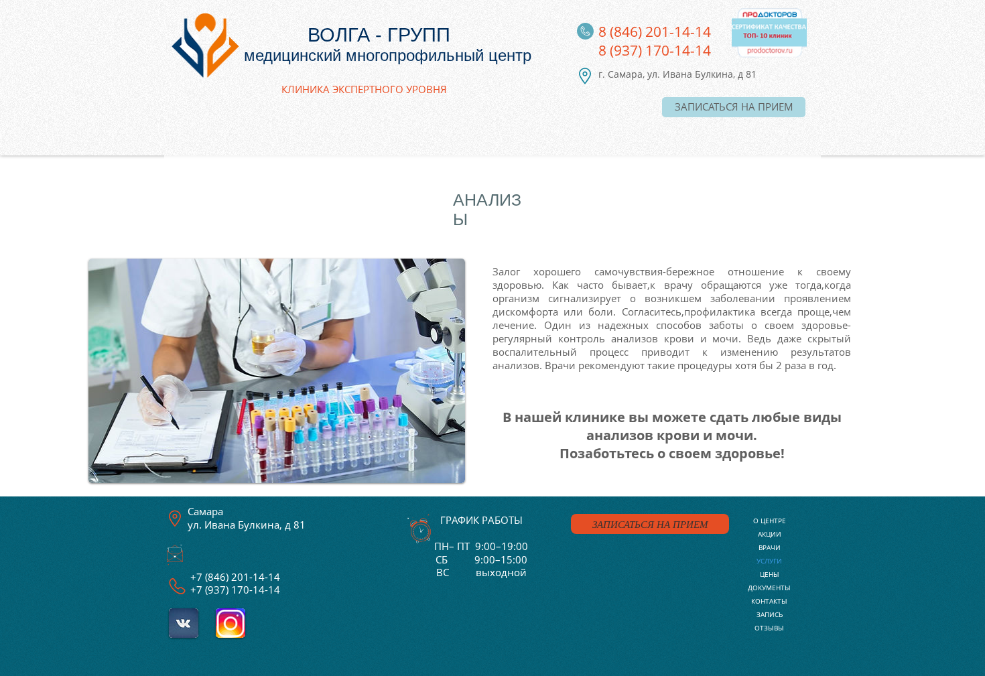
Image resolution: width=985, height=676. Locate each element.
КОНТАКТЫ (769, 601)
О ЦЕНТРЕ (769, 520)
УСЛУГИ (769, 560)
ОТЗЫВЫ (769, 627)
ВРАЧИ (770, 547)
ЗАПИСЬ (770, 614)
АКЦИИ (769, 534)
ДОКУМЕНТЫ (769, 587)
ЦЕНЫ (769, 574)
